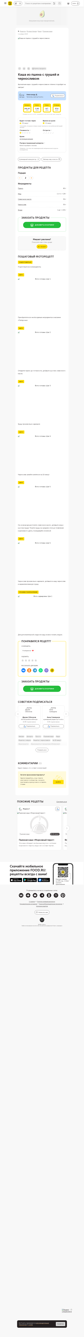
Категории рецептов (42, 906)
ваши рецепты (23, 744)
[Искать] (59, 3)
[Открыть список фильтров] (54, 3)
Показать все (42, 750)
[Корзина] (68, 3)
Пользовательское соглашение (28, 904)
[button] (17, 714)
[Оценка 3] (29, 660)
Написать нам (43, 912)
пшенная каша (48, 736)
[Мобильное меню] (5, 3)
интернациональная (26, 139)
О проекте (32, 901)
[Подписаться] (57, 809)
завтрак (21, 736)
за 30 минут (57, 740)
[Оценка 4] (32, 660)
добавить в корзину (44, 225)
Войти (58, 782)
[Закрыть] (71, 1309)
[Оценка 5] (35, 660)
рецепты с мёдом (25, 740)
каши (58, 736)
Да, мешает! (42, 247)
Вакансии (42, 904)
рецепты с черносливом (41, 740)
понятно (60, 1324)
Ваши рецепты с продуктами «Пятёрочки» (45, 744)
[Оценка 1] (22, 660)
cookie (30, 1325)
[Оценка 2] (26, 660)
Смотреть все (61, 802)
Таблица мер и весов (50, 159)
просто (38, 736)
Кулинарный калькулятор (27, 159)
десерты (30, 736)
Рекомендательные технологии (53, 904)
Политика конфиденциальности (46, 901)
